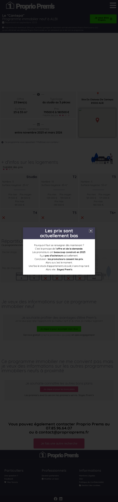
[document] (59, 251)
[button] (91, 231)
